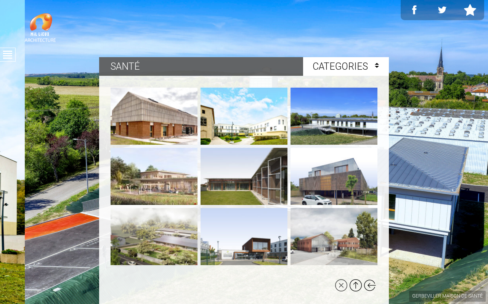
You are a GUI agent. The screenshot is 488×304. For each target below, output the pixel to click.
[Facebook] (414, 10)
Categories (341, 66)
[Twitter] (442, 10)
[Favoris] (470, 10)
